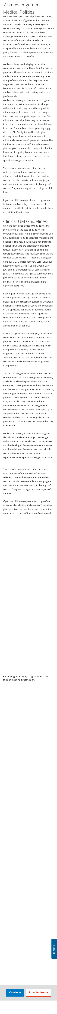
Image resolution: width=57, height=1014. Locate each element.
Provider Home (38, 992)
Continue (15, 992)
